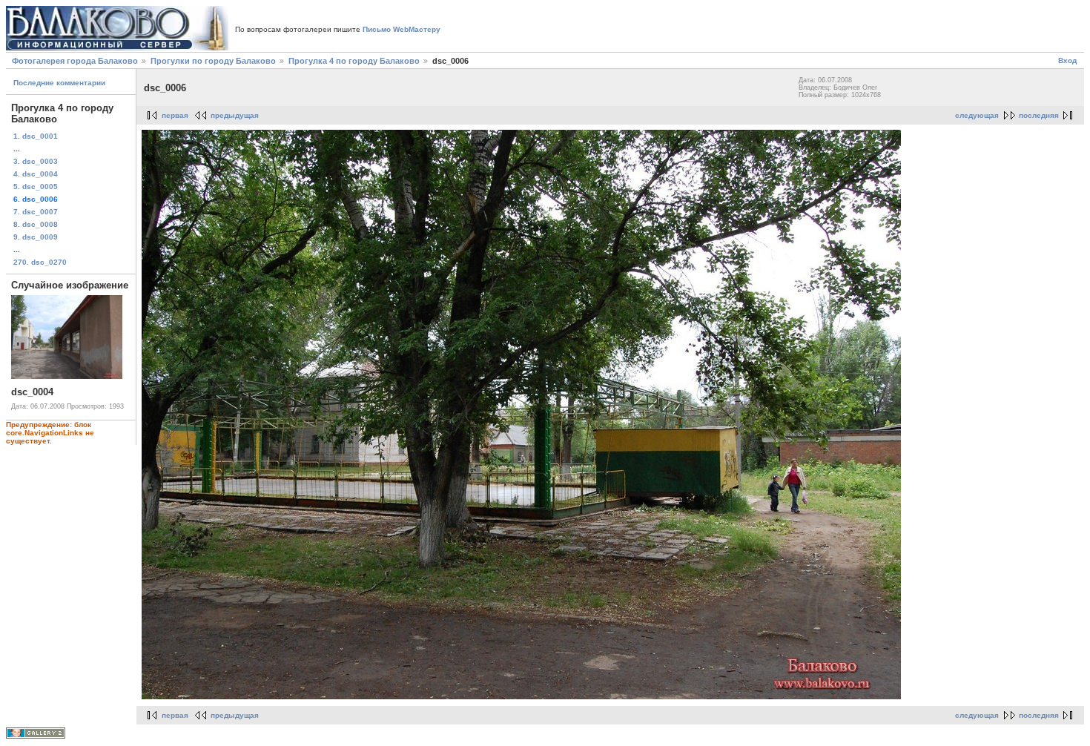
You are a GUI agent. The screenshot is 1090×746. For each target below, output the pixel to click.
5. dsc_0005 (35, 186)
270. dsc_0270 (40, 262)
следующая (977, 115)
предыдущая (235, 115)
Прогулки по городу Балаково (213, 60)
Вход (1067, 60)
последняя (1039, 115)
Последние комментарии (59, 83)
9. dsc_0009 (35, 237)
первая (175, 115)
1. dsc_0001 (35, 136)
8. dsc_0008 (35, 224)
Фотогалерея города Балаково (75, 60)
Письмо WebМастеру (401, 29)
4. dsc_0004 (35, 174)
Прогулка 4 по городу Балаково (354, 60)
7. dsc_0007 (35, 212)
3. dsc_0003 (35, 161)
